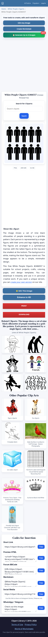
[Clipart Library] (2, 3)
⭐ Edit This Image (24, 291)
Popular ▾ (36, 3)
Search (24, 116)
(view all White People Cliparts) (24, 332)
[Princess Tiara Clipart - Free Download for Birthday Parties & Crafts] (12, 486)
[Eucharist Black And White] (35, 486)
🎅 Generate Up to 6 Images (29, 34)
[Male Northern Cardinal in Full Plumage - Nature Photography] (35, 431)
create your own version (21, 282)
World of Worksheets (24, 628)
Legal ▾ (43, 3)
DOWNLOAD (24, 314)
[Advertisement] (24, 65)
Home (3, 9)
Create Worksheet (24, 29)
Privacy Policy (31, 624)
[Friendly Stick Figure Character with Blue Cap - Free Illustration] (12, 514)
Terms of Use (17, 624)
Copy (41, 547)
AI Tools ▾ (27, 3)
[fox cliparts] (35, 407)
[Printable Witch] (12, 431)
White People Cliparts (16, 9)
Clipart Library (18, 620)
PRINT (24, 306)
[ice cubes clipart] (12, 458)
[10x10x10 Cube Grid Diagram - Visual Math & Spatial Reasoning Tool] (35, 458)
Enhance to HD (24, 297)
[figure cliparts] (12, 407)
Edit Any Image (24, 23)
